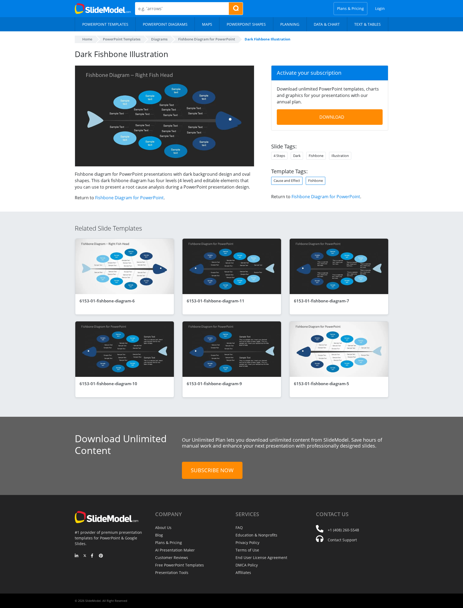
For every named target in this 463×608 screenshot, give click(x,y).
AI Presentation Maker (175, 550)
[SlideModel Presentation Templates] (103, 8)
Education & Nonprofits (256, 535)
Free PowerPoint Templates (179, 565)
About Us (163, 527)
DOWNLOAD (331, 117)
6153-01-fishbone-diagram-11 (215, 300)
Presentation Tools (171, 572)
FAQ (239, 527)
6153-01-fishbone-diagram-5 (321, 383)
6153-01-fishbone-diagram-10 (108, 383)
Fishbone (315, 180)
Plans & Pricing (350, 8)
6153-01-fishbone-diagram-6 (107, 300)
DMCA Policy (247, 565)
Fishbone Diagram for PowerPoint (129, 198)
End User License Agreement (261, 557)
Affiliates (243, 572)
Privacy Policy (247, 542)
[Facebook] (93, 556)
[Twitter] (85, 556)
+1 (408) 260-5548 (343, 529)
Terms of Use (247, 550)
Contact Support (342, 539)
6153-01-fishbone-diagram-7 (321, 300)
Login (380, 8)
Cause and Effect (287, 180)
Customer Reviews (171, 557)
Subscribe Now (212, 470)
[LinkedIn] (77, 556)
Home (87, 39)
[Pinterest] (101, 556)
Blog (159, 535)
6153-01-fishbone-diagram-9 (214, 383)
